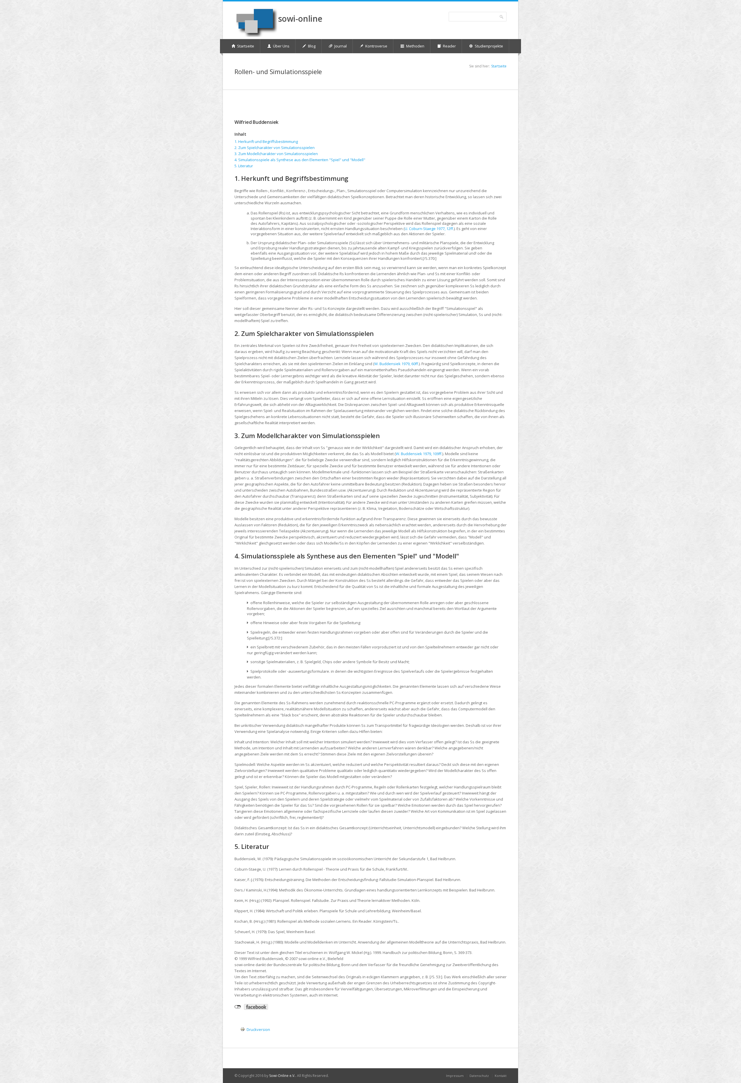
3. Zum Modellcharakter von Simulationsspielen (276, 153)
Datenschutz (479, 1075)
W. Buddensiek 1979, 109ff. (419, 453)
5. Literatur (243, 165)
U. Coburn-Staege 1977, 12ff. (429, 228)
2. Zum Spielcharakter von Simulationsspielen (274, 147)
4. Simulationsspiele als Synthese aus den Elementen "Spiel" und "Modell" (299, 159)
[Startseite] (255, 22)
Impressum (455, 1075)
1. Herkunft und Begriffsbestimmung (266, 141)
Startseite (499, 66)
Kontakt (501, 1075)
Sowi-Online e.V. (282, 1075)
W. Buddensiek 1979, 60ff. (396, 363)
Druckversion (258, 1029)
